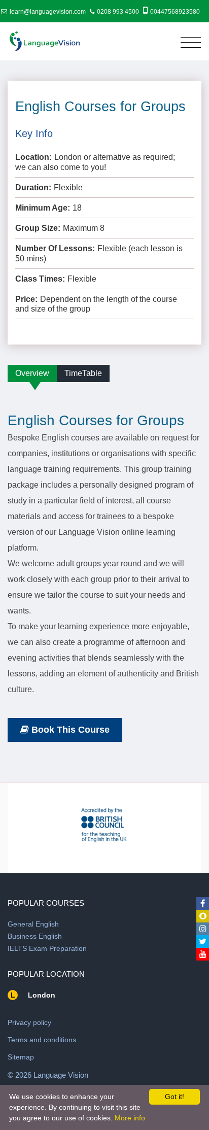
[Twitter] (202, 941)
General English (33, 924)
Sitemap (21, 1057)
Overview (32, 373)
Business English (35, 936)
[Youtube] (202, 954)
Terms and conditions (42, 1040)
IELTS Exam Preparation (47, 948)
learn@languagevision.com (48, 11)
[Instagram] (202, 928)
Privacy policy (29, 1022)
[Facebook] (202, 903)
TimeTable (83, 373)
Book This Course (70, 730)
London (41, 995)
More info (130, 1118)
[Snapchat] (202, 916)
